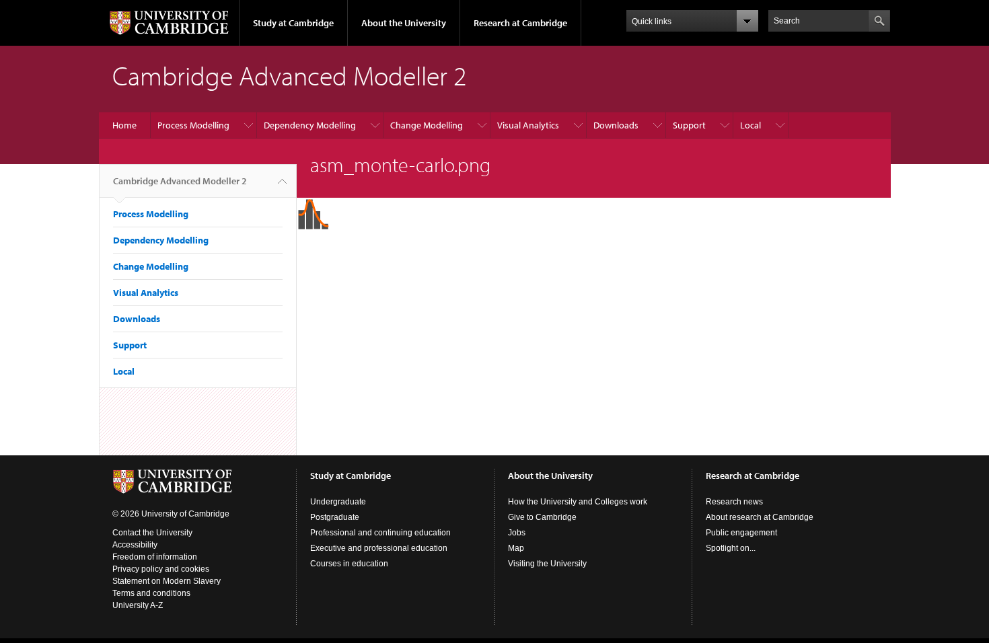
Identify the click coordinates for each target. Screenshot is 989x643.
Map (516, 548)
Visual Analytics (528, 125)
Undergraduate (338, 501)
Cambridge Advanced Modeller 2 (180, 181)
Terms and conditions (151, 593)
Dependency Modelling (310, 125)
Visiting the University (547, 563)
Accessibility (134, 545)
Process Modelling (193, 125)
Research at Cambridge (520, 23)
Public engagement (741, 532)
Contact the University (152, 532)
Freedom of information (154, 557)
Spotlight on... (731, 548)
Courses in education (349, 563)
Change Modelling (426, 125)
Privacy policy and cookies (160, 569)
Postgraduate (334, 517)
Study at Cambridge (293, 23)
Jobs (516, 532)
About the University (403, 23)
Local (750, 125)
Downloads (615, 125)
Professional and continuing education (380, 532)
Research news (734, 501)
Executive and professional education (378, 548)
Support (689, 125)
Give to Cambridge (542, 517)
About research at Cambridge (759, 517)
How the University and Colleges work (577, 501)
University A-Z (137, 605)
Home (124, 125)
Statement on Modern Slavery (166, 581)
